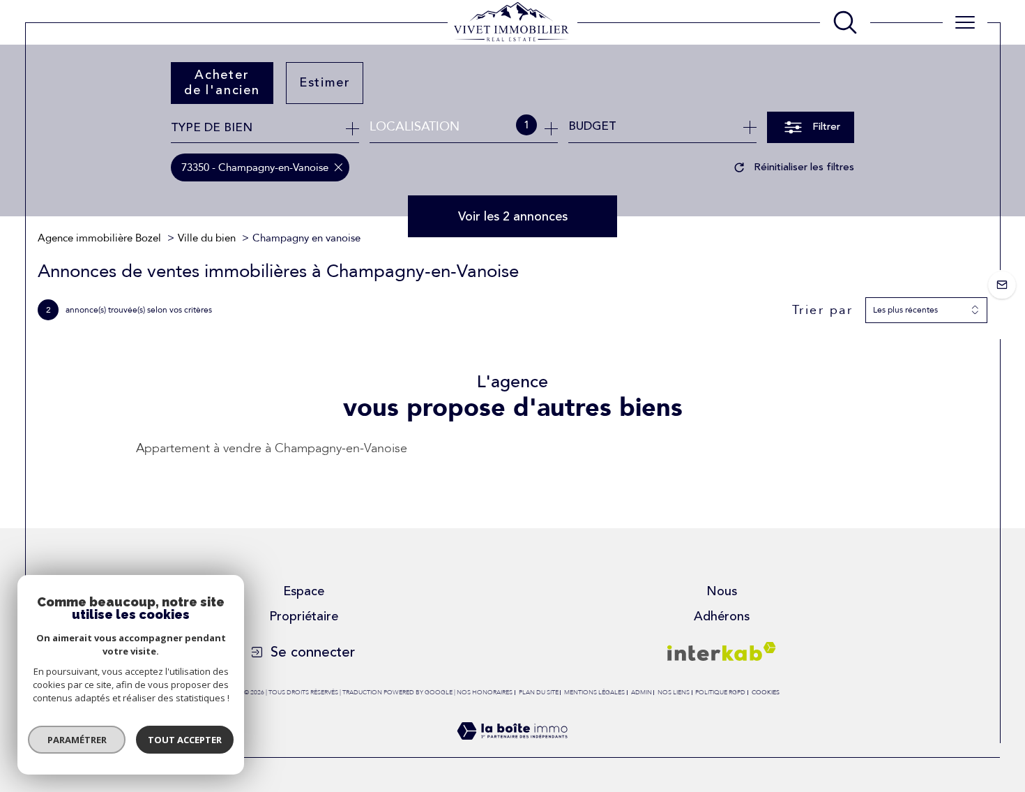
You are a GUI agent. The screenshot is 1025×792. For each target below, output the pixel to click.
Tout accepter (185, 739)
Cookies (766, 692)
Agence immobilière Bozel (99, 238)
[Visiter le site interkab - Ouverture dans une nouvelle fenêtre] (721, 651)
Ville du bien (207, 238)
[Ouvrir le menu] (965, 22)
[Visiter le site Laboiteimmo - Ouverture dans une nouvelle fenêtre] (512, 748)
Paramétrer (77, 739)
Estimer (325, 82)
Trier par (822, 310)
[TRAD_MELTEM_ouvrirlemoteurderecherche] (845, 22)
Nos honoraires (484, 692)
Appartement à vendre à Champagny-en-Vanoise (271, 448)
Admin (641, 692)
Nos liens (674, 692)
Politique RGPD (720, 692)
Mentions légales (594, 692)
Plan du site (539, 692)
